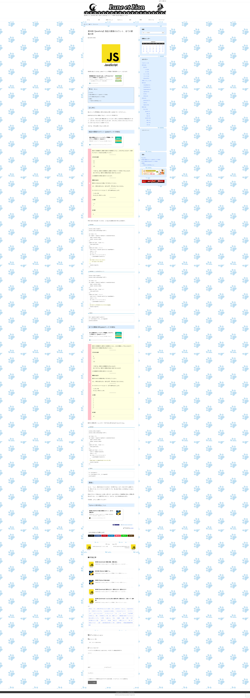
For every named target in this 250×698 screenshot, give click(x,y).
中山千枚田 (130, 613)
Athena (90, 608)
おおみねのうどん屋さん (109, 611)
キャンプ (146, 74)
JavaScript (96, 24)
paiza (126, 524)
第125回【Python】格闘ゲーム (102, 571)
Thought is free (132, 694)
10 (162, 46)
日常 (132, 618)
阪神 (90, 625)
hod (113, 608)
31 (162, 51)
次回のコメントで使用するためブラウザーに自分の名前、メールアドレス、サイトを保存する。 (108, 678)
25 (143, 51)
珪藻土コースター (92, 622)
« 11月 (147, 52)
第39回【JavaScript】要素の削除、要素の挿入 (106, 562)
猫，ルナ (131, 620)
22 (156, 49)
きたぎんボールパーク (121, 611)
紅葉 (99, 622)
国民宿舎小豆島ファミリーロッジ (126, 615)
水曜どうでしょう (123, 620)
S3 (89, 611)
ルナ (116, 613)
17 (162, 48)
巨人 (114, 618)
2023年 (147, 118)
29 (156, 51)
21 (153, 49)
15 (156, 48)
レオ (120, 613)
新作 (127, 618)
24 (162, 49)
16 (159, 48)
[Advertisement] (153, 140)
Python (146, 104)
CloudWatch (146, 85)
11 (143, 48)
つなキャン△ (145, 62)
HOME (86, 24)
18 (143, 49)
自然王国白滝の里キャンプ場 (108, 622)
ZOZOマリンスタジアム (97, 611)
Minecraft (146, 78)
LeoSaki (131, 528)
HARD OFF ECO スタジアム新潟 (103, 608)
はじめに (91, 92)
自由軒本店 (119, 622)
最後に (91, 98)
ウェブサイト (90, 673)
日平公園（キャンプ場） (94, 620)
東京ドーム (103, 620)
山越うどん (108, 618)
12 (146, 48)
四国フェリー (115, 615)
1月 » (159, 52)
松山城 (109, 620)
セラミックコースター (98, 613)
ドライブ (146, 76)
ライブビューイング (109, 613)
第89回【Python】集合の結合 (102, 580)
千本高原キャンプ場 (104, 615)
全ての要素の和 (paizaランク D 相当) (97, 96)
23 (159, 49)
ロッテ (124, 613)
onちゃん (123, 608)
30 (159, 51)
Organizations (130, 608)
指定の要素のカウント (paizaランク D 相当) (98, 94)
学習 (91, 24)
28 (153, 51)
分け (148, 124)
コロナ (90, 613)
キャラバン (130, 611)
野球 (144, 107)
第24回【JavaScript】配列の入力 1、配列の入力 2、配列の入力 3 (110, 589)
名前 (89, 667)
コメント (90, 653)
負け (148, 116)
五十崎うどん (91, 615)
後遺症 (118, 618)
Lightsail (146, 91)
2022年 (147, 111)
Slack (145, 102)
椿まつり (115, 620)
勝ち (97, 615)
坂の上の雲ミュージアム (94, 618)
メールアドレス (107, 667)
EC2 (94, 608)
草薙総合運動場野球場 (128, 622)
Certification (146, 87)
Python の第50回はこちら (96, 100)
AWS (144, 82)
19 (146, 49)
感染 (123, 618)
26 (146, 51)
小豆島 (102, 618)
